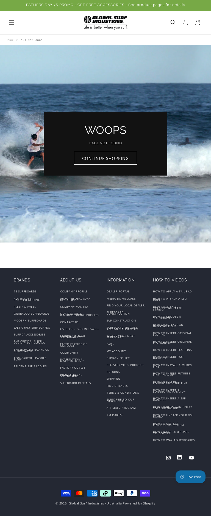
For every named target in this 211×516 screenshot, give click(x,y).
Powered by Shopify (139, 503)
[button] (11, 22)
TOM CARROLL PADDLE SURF (30, 358)
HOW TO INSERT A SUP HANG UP (169, 399)
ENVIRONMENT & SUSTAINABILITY (72, 336)
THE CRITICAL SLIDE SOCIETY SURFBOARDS (29, 342)
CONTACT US (69, 322)
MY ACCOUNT (116, 351)
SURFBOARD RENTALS (75, 383)
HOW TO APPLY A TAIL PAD (172, 292)
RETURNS (113, 372)
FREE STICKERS (117, 386)
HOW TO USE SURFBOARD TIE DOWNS (171, 432)
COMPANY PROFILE (74, 292)
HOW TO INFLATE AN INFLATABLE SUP (168, 325)
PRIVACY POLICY (118, 358)
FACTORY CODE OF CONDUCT (73, 344)
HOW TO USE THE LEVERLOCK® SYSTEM (168, 424)
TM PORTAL (115, 415)
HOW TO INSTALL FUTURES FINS (172, 365)
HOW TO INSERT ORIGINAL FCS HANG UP (172, 342)
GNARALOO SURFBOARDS (31, 313)
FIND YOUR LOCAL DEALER (126, 305)
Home (9, 40)
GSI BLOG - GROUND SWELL (79, 329)
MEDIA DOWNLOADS (121, 298)
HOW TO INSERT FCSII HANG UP (168, 357)
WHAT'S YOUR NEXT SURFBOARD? (121, 336)
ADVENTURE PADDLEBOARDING (27, 299)
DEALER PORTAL (118, 292)
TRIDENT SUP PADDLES (30, 366)
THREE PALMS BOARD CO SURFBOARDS (31, 350)
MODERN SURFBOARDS (30, 320)
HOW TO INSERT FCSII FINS (172, 350)
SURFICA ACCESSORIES (29, 334)
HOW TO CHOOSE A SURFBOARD (167, 317)
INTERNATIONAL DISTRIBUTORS (72, 360)
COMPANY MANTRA (74, 307)
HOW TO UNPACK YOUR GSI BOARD (173, 415)
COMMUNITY (69, 352)
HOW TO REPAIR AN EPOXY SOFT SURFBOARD (172, 407)
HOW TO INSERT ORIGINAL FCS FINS (172, 333)
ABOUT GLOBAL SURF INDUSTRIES (75, 299)
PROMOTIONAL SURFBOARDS (71, 375)
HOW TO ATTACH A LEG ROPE (170, 299)
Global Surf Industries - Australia (95, 503)
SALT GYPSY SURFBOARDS (32, 327)
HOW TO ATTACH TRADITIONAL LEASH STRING (167, 308)
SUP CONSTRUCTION (121, 320)
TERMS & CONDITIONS (123, 392)
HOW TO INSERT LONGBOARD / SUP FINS (170, 382)
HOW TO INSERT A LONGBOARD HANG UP (169, 390)
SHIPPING (113, 378)
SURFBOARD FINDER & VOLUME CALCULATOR (122, 328)
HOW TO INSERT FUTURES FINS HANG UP (171, 374)
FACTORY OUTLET (72, 368)
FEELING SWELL (25, 307)
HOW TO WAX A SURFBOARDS (174, 440)
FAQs (110, 344)
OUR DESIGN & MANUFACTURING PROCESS (79, 314)
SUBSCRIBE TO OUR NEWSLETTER (120, 400)
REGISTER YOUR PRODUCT (125, 365)
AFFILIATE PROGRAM (121, 408)
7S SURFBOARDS (25, 292)
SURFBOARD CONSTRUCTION (118, 312)
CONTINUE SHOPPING (105, 158)
